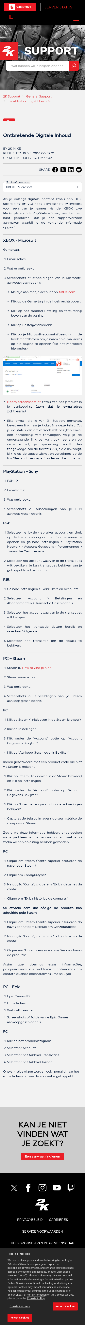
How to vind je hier (36, 668)
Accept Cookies (65, 1306)
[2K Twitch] (71, 1188)
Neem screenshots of (24, 402)
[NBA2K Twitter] (14, 1188)
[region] (42, 1286)
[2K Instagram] (42, 1188)
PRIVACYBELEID (30, 1219)
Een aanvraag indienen (42, 1156)
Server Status (58, 7)
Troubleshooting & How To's (29, 101)
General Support (39, 96)
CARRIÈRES (58, 1219)
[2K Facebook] (28, 1188)
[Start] (20, 7)
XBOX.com (67, 292)
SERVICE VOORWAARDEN (42, 1231)
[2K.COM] (42, 1204)
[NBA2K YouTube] (57, 1188)
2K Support (11, 96)
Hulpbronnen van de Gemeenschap (42, 1243)
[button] (76, 20)
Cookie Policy (36, 1298)
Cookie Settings (20, 1306)
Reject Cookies (19, 1317)
